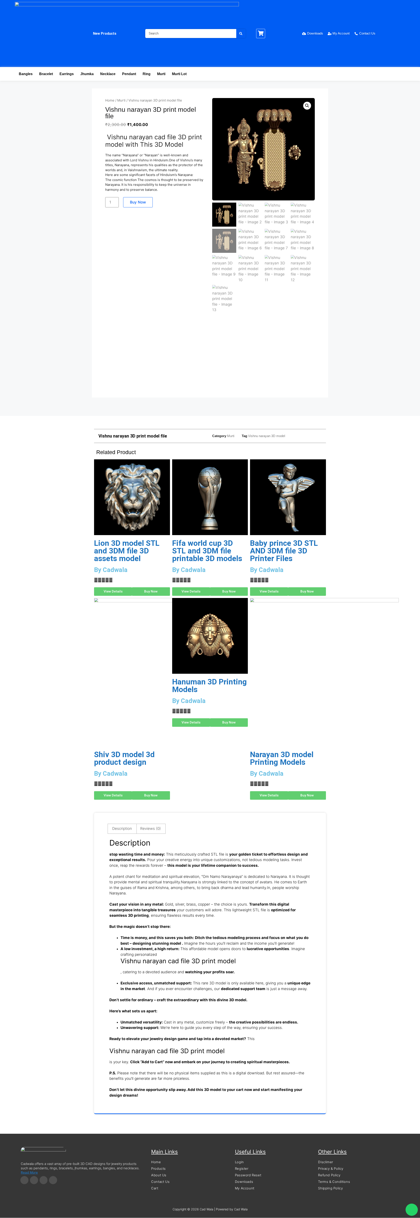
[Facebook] (24, 1180)
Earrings (67, 74)
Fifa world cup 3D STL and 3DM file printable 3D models (207, 551)
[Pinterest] (44, 1180)
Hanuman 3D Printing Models (209, 685)
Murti (161, 74)
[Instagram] (34, 1180)
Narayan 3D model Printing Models (281, 758)
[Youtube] (53, 1180)
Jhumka (87, 74)
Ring (146, 74)
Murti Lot (179, 74)
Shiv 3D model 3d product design (124, 758)
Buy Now (138, 202)
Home (109, 100)
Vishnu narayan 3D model (266, 436)
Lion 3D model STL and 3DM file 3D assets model (126, 551)
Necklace (108, 74)
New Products (104, 33)
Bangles (26, 74)
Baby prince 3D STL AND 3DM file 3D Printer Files (284, 551)
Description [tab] (122, 828)
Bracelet (46, 74)
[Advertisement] (210, 357)
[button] (307, 106)
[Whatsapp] (412, 1210)
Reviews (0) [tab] (150, 828)
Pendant (129, 74)
